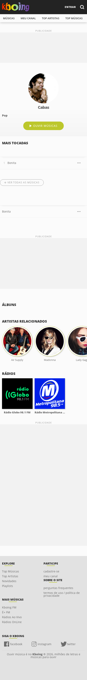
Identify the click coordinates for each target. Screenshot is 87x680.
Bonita (11, 163)
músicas (9, 18)
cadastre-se (51, 571)
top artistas (50, 18)
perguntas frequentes (58, 588)
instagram (44, 644)
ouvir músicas (45, 126)
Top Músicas (10, 571)
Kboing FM (9, 607)
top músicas (74, 18)
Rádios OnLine (12, 622)
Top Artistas (10, 576)
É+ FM (6, 612)
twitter (71, 644)
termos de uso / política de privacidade (62, 594)
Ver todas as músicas (23, 182)
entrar (70, 7)
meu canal (28, 18)
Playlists (7, 586)
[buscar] (82, 7)
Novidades (9, 581)
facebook (16, 644)
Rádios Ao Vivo (12, 617)
